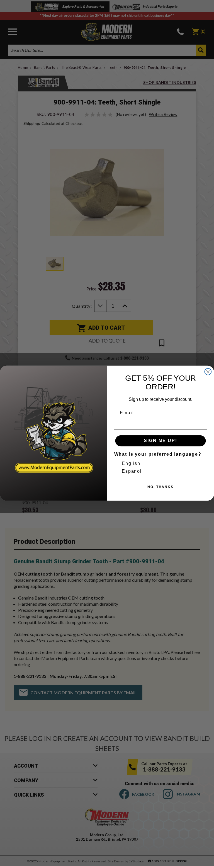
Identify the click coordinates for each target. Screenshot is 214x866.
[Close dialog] (208, 371)
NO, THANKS (160, 487)
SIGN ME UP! (160, 440)
